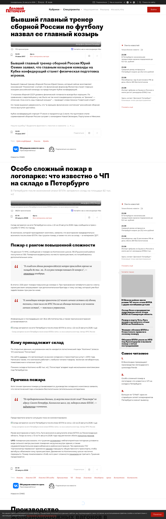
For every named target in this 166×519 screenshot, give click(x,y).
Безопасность (132, 477)
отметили (29, 273)
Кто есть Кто (117, 9)
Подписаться (101, 2)
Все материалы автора (39, 56)
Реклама (104, 9)
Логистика (87, 477)
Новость (37, 141)
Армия (108, 477)
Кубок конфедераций (23, 141)
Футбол (46, 141)
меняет (49, 449)
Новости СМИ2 (18, 157)
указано (23, 357)
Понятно (157, 514)
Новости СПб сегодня (46, 477)
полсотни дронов (86, 436)
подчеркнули (29, 406)
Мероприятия (91, 9)
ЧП (72, 477)
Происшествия (62, 477)
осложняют (55, 441)
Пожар (78, 477)
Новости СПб (31, 477)
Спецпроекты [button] (72, 9)
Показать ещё (127, 107)
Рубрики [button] (54, 9)
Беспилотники (119, 477)
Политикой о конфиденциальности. (42, 516)
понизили (74, 454)
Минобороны (99, 477)
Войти (154, 9)
